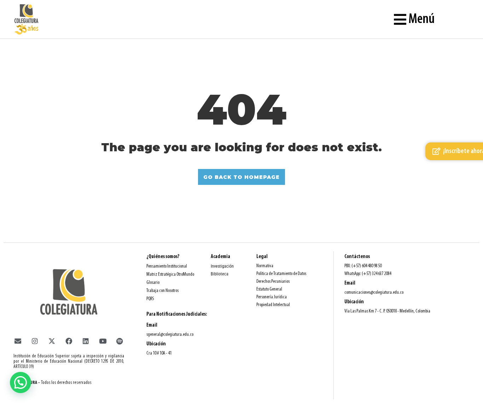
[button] (20, 382)
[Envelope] (17, 340)
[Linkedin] (85, 340)
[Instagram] (34, 340)
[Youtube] (102, 340)
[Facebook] (68, 340)
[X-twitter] (51, 340)
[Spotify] (119, 340)
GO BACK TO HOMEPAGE (241, 177)
